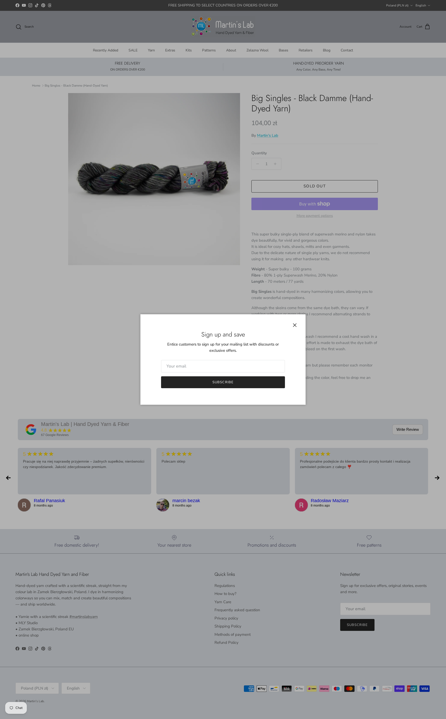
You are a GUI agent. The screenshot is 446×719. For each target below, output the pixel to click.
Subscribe (222, 382)
